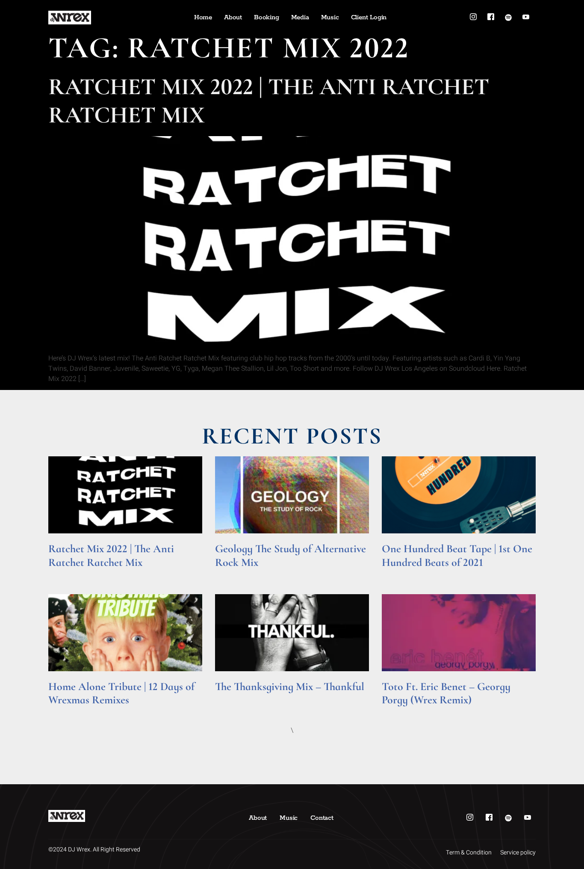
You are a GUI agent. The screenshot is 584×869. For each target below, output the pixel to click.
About (233, 17)
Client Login (369, 17)
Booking (266, 17)
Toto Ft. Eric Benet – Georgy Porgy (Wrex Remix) (446, 693)
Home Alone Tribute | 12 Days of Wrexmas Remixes (121, 693)
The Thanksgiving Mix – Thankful (289, 686)
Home (203, 17)
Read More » (64, 574)
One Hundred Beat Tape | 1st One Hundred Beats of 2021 (457, 555)
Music (330, 17)
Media (300, 17)
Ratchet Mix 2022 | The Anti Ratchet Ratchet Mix (268, 100)
